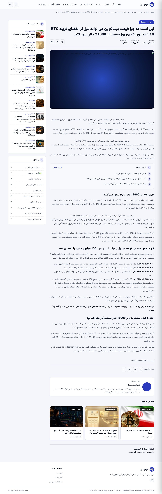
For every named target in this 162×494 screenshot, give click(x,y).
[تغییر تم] (10, 4)
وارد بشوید (133, 452)
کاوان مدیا (11, 490)
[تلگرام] (57, 41)
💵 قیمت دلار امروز (26, 173)
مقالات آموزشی (54, 4)
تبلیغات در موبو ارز (55, 482)
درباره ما (59, 473)
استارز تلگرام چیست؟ (26, 219)
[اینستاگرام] (152, 480)
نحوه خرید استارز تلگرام (26, 213)
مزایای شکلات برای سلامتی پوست (26, 208)
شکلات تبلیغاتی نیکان (26, 185)
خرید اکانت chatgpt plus (26, 196)
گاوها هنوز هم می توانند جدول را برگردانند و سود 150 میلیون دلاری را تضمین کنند (116, 178)
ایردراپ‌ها (41, 4)
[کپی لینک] (62, 41)
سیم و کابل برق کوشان (26, 167)
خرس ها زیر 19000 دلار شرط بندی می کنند (130, 173)
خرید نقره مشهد (26, 202)
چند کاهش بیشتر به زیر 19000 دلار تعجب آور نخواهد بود (125, 184)
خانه (119, 4)
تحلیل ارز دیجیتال (69, 4)
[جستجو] (16, 4)
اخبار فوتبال (26, 190)
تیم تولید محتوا (148, 43)
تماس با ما (58, 477)
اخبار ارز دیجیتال (86, 4)
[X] (52, 41)
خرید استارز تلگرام (26, 179)
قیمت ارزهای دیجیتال (106, 4)
